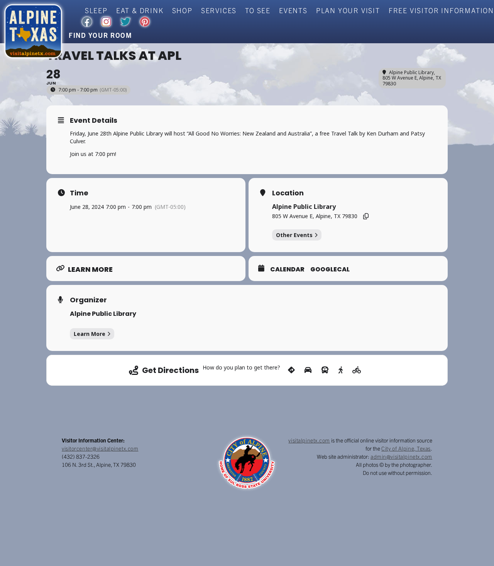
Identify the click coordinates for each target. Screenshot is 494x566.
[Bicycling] (357, 370)
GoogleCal (330, 269)
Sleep (96, 10)
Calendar (287, 269)
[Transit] (325, 370)
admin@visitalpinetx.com (401, 456)
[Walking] (341, 370)
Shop (182, 10)
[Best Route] (291, 370)
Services (219, 10)
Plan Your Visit (348, 10)
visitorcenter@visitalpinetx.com (100, 448)
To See (258, 10)
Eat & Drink (140, 10)
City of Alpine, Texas (406, 448)
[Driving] (308, 370)
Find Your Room (100, 35)
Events (293, 10)
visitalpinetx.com (309, 440)
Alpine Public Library (103, 313)
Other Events (294, 235)
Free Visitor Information (441, 10)
